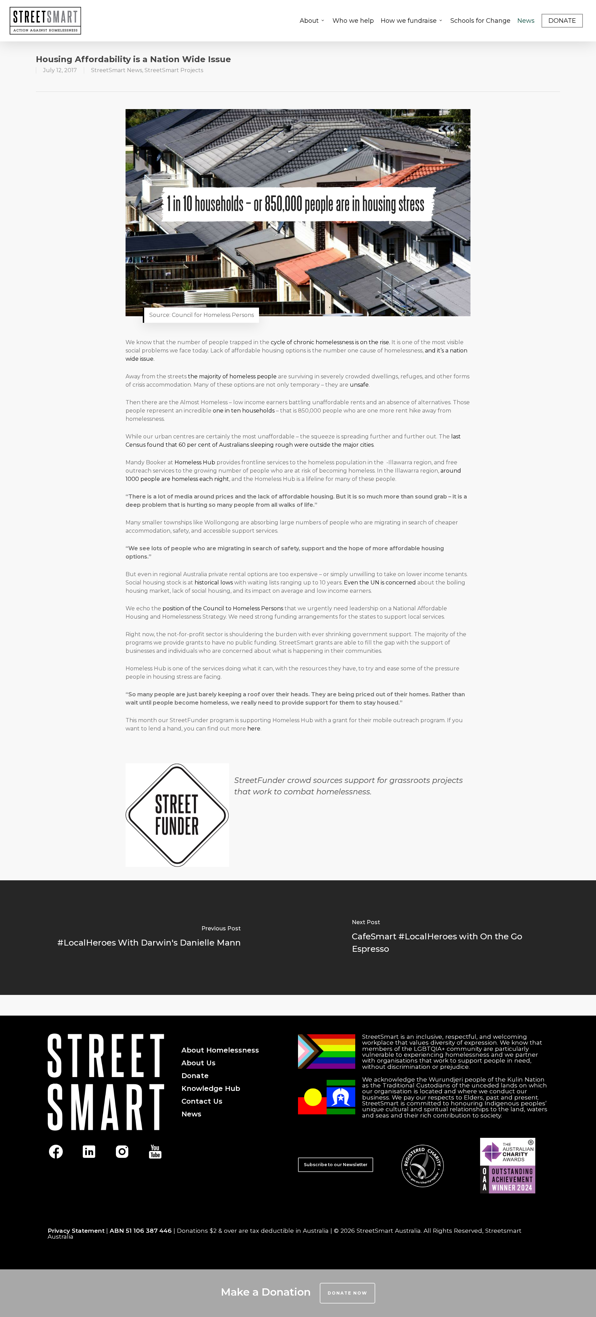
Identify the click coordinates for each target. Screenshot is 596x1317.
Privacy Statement (76, 1230)
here (253, 728)
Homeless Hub (195, 462)
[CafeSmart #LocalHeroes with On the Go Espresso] (447, 937)
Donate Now (347, 1293)
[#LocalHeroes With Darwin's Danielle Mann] (149, 937)
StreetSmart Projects (174, 70)
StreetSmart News (116, 70)
